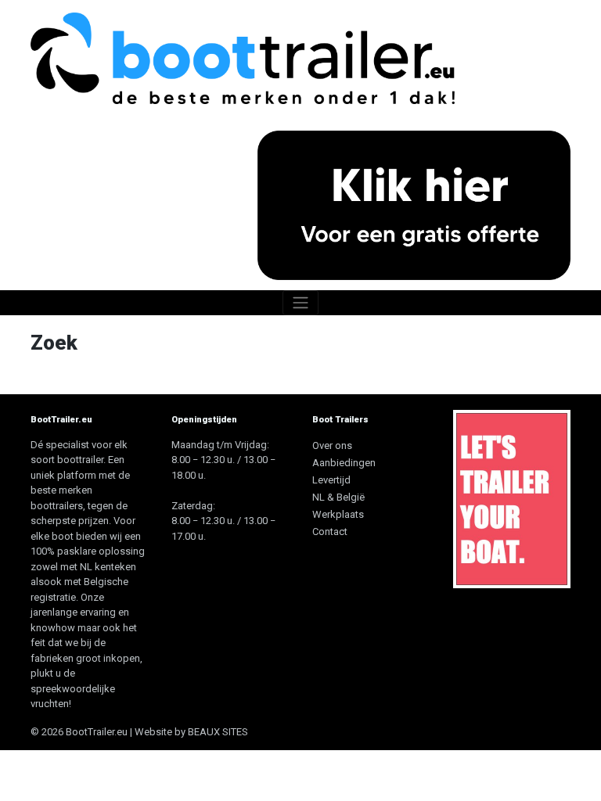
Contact (329, 531)
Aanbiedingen (344, 463)
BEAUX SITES (218, 732)
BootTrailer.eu (97, 732)
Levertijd (331, 480)
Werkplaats (338, 514)
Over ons (332, 445)
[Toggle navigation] (300, 302)
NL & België (338, 497)
